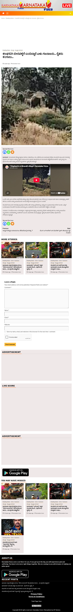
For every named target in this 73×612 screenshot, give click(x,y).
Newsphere (47, 610)
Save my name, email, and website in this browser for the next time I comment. (31, 332)
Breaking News (6, 50)
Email (6, 317)
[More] (12, 152)
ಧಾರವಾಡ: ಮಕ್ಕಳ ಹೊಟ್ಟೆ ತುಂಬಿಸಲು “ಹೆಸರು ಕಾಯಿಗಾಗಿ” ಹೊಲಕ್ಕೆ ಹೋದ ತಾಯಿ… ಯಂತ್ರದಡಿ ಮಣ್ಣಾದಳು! (12, 267)
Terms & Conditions (36, 597)
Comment (7, 287)
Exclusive (16, 260)
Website (7, 324)
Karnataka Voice (16, 63)
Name (6, 310)
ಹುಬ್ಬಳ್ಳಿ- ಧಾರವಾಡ (19, 50)
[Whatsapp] (8, 152)
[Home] (3, 13)
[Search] (70, 13)
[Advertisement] (36, 34)
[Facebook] (4, 152)
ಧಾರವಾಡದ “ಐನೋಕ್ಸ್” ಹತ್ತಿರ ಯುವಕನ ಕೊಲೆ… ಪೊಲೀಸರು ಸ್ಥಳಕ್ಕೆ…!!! (35, 267)
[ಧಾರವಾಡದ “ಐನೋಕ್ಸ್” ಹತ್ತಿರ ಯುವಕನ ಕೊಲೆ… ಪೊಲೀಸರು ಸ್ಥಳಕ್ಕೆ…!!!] (36, 250)
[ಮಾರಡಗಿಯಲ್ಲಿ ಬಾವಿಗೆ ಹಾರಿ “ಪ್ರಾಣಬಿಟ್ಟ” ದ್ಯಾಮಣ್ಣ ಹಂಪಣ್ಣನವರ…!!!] (12, 527)
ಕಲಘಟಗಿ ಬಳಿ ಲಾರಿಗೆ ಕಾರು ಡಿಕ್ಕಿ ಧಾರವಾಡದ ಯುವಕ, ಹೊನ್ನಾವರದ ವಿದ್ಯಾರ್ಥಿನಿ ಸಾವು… (60, 267)
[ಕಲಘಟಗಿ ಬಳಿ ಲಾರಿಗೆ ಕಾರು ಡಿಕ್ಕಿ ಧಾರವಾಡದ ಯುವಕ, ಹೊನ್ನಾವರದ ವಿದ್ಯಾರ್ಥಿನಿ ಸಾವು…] (60, 250)
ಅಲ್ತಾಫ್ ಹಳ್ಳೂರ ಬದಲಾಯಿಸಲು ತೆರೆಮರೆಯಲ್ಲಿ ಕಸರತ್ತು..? (18, 229)
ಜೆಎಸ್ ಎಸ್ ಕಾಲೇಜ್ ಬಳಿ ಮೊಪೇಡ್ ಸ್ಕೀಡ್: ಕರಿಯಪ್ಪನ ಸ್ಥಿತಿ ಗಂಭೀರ (55, 231)
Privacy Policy (36, 594)
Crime (12, 260)
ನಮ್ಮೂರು (12, 50)
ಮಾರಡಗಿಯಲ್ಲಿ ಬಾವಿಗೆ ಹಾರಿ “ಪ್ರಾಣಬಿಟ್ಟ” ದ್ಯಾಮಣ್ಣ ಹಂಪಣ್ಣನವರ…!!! (10, 544)
